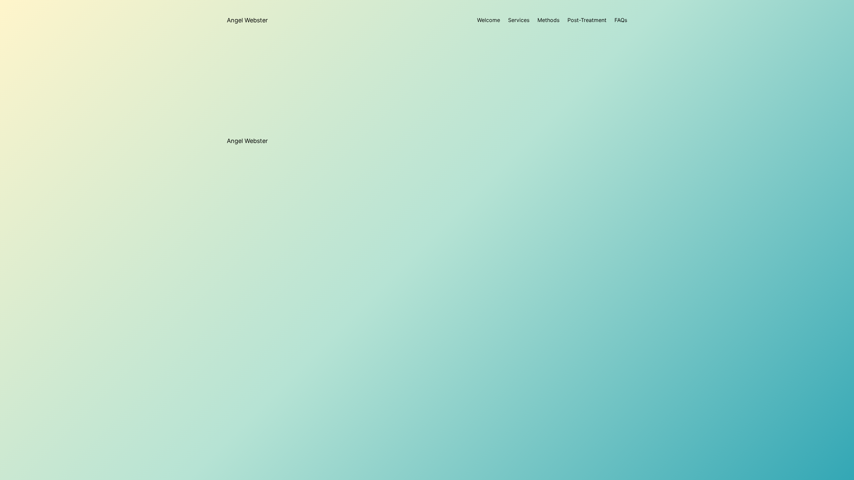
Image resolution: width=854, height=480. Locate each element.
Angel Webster (247, 20)
